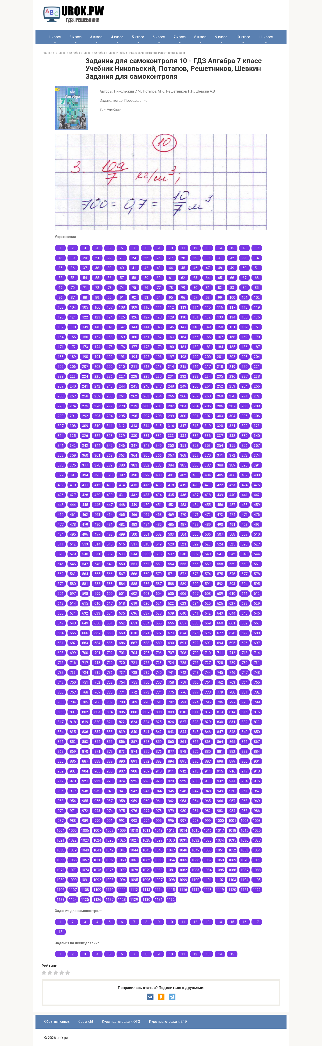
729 (232, 663)
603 (146, 594)
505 (195, 534)
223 (73, 376)
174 (97, 347)
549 (110, 564)
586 (146, 584)
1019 (244, 830)
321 (232, 426)
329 (122, 436)
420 (195, 485)
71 (85, 288)
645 (245, 613)
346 (122, 445)
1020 (257, 830)
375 (61, 465)
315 (159, 426)
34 (257, 258)
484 (146, 524)
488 (195, 524)
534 (134, 554)
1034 (220, 840)
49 (232, 268)
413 (110, 485)
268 (208, 396)
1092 (97, 880)
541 (220, 554)
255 (257, 386)
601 (122, 594)
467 (146, 515)
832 (245, 722)
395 (97, 475)
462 (85, 515)
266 (183, 396)
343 (85, 445)
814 (232, 712)
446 (97, 505)
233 (195, 376)
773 (146, 692)
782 (257, 692)
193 (122, 357)
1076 (109, 870)
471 (195, 515)
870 (85, 751)
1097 (159, 880)
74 (122, 288)
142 (122, 327)
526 (245, 544)
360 (85, 455)
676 (208, 633)
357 (257, 445)
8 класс (200, 37)
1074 (85, 870)
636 (134, 613)
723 (159, 663)
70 (73, 288)
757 (159, 682)
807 (146, 712)
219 (232, 367)
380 (122, 465)
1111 (122, 890)
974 (110, 811)
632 (85, 613)
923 (110, 781)
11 (183, 248)
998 (195, 821)
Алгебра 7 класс (79, 52)
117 (232, 307)
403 (195, 475)
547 (85, 564)
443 (61, 505)
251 (208, 386)
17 (257, 248)
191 (97, 357)
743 (195, 673)
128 (159, 317)
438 (208, 495)
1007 (97, 830)
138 (73, 327)
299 (171, 416)
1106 (60, 890)
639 (171, 613)
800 (61, 712)
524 (220, 544)
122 (85, 317)
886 (73, 761)
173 (85, 347)
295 (122, 416)
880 (208, 751)
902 (61, 771)
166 (208, 337)
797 (232, 702)
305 (245, 416)
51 (257, 268)
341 (61, 445)
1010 (134, 830)
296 (134, 416)
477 (61, 524)
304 (232, 416)
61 (171, 278)
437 (195, 495)
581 (85, 584)
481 (110, 524)
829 (208, 722)
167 (220, 337)
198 (183, 357)
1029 (159, 840)
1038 (60, 850)
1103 (232, 880)
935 (257, 781)
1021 (60, 840)
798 (245, 702)
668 (110, 633)
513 (85, 544)
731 (257, 663)
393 (73, 475)
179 (159, 347)
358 (61, 455)
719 (110, 663)
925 (134, 781)
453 (183, 505)
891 (134, 761)
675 (195, 633)
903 (73, 771)
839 (122, 732)
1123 (60, 900)
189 (73, 357)
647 (61, 623)
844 (183, 732)
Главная (47, 52)
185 (232, 347)
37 (85, 268)
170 (257, 337)
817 (61, 722)
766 (61, 692)
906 (110, 771)
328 (110, 436)
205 (61, 367)
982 (208, 811)
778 (208, 692)
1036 (244, 840)
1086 (232, 870)
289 (257, 406)
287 (232, 406)
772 (134, 692)
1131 (159, 900)
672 (159, 633)
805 (122, 712)
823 (134, 722)
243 (110, 386)
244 (122, 386)
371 (220, 455)
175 (110, 347)
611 (245, 594)
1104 (244, 880)
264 (159, 396)
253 (232, 386)
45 (183, 268)
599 (97, 594)
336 (208, 436)
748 (257, 673)
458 (245, 505)
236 (232, 376)
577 (245, 574)
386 (195, 465)
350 (171, 445)
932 (220, 781)
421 (208, 485)
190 (85, 357)
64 (208, 278)
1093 (109, 880)
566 (110, 574)
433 (146, 495)
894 (171, 761)
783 (61, 702)
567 (122, 574)
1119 (220, 890)
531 (97, 554)
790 (146, 702)
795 (208, 702)
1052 (232, 850)
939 (97, 791)
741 (171, 673)
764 (245, 682)
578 (257, 574)
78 (171, 288)
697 (257, 643)
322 (245, 426)
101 (245, 297)
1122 (257, 890)
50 (244, 268)
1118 (208, 890)
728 (220, 663)
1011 (146, 830)
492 (245, 524)
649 (85, 623)
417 (159, 485)
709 (195, 653)
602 (134, 594)
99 (220, 297)
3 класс (96, 37)
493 (257, 524)
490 (220, 524)
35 (60, 268)
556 (195, 564)
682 (73, 643)
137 (61, 327)
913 (195, 771)
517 (134, 544)
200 (208, 357)
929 (183, 781)
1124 (73, 900)
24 (134, 258)
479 (85, 524)
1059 (109, 860)
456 (220, 505)
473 (220, 515)
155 (73, 337)
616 (97, 603)
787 (110, 702)
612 (257, 594)
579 (61, 584)
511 (61, 544)
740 (159, 673)
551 (134, 564)
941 (122, 791)
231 (171, 376)
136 (257, 317)
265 (171, 396)
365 (146, 455)
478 (73, 524)
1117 (195, 890)
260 (110, 396)
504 (183, 534)
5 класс (138, 37)
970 (61, 811)
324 (61, 436)
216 (195, 367)
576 (232, 574)
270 (232, 396)
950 (232, 791)
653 (134, 623)
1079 (146, 870)
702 (110, 653)
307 (61, 426)
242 (97, 386)
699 (73, 653)
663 (257, 623)
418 (171, 485)
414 (122, 485)
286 (220, 406)
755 (134, 682)
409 (61, 485)
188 (61, 357)
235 (220, 376)
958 (122, 801)
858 (146, 742)
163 (171, 337)
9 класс (221, 37)
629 (257, 603)
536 (159, 554)
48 (220, 268)
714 (257, 653)
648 (73, 623)
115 (208, 307)
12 (195, 248)
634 (110, 613)
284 (195, 406)
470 (183, 515)
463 (97, 515)
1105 (257, 880)
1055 (60, 860)
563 (73, 574)
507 (220, 534)
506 (208, 534)
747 (245, 673)
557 (208, 564)
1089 (60, 880)
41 (134, 268)
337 (220, 436)
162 (159, 337)
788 (122, 702)
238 (257, 376)
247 (159, 386)
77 (159, 288)
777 (195, 692)
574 (208, 574)
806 (134, 712)
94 (159, 297)
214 (171, 367)
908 (134, 771)
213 (159, 367)
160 (134, 337)
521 (183, 544)
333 (171, 436)
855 (110, 742)
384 (171, 465)
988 (73, 821)
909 (146, 771)
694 (220, 643)
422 (220, 485)
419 (183, 485)
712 (232, 653)
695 (232, 643)
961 (159, 801)
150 (220, 327)
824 (146, 722)
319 (208, 426)
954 (73, 801)
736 (110, 673)
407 (245, 475)
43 (159, 268)
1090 (73, 880)
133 (220, 317)
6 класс (159, 37)
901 (257, 761)
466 (134, 515)
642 (208, 613)
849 (245, 732)
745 (220, 673)
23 (122, 258)
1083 (195, 870)
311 (110, 426)
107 (110, 307)
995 (159, 821)
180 (171, 347)
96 (183, 297)
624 (195, 603)
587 (159, 584)
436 (183, 495)
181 (183, 347)
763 (232, 682)
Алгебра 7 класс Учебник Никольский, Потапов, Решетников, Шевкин (140, 52)
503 (171, 534)
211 (134, 367)
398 (134, 475)
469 (171, 515)
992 (122, 821)
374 (257, 455)
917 (245, 771)
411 (85, 485)
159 (122, 337)
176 (122, 347)
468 (159, 515)
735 (97, 673)
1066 (195, 860)
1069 (232, 860)
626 (220, 603)
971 (73, 811)
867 (257, 742)
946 (183, 791)
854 (97, 742)
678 (232, 633)
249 (183, 386)
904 (85, 771)
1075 (97, 870)
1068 (220, 860)
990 (97, 821)
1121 (244, 890)
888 (97, 761)
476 (257, 515)
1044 (134, 850)
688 (146, 643)
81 (208, 288)
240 (73, 386)
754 (122, 682)
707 (171, 653)
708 (183, 653)
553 (159, 564)
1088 (257, 870)
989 (85, 821)
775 (171, 692)
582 (97, 584)
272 (257, 396)
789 (134, 702)
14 (220, 248)
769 (97, 692)
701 (97, 653)
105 (85, 307)
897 (208, 761)
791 (159, 702)
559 (232, 564)
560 (245, 564)
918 (257, 771)
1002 (244, 821)
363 (122, 455)
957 (110, 801)
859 (159, 742)
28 (183, 258)
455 (208, 505)
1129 (134, 900)
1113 (146, 890)
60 (159, 278)
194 (134, 357)
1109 (97, 890)
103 (61, 307)
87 (73, 297)
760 (195, 682)
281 (159, 406)
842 (159, 732)
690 (171, 643)
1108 (85, 890)
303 (220, 416)
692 (195, 643)
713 (245, 653)
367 (171, 455)
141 (110, 327)
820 (97, 722)
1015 (195, 830)
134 (232, 317)
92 (134, 297)
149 (208, 327)
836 (85, 732)
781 (245, 692)
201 (220, 357)
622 (171, 603)
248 (171, 386)
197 (171, 357)
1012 (159, 830)
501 (146, 534)
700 (85, 653)
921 (85, 781)
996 (171, 821)
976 (134, 811)
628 (245, 603)
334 (183, 436)
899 (232, 761)
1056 (73, 860)
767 (73, 692)
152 (245, 327)
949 (220, 791)
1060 (122, 860)
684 (97, 643)
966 (220, 801)
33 (244, 258)
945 (171, 791)
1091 (85, 880)
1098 (171, 880)
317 (183, 426)
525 (232, 544)
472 (208, 515)
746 (232, 673)
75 (134, 288)
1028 (146, 840)
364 (134, 455)
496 (85, 534)
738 (134, 673)
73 (109, 288)
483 (134, 524)
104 (73, 307)
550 (122, 564)
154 (61, 337)
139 (85, 327)
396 (110, 475)
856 (122, 742)
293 (97, 416)
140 (97, 327)
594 (245, 584)
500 (134, 534)
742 (183, 673)
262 (134, 396)
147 (183, 327)
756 (146, 682)
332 (159, 436)
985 (245, 811)
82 (220, 288)
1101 (208, 880)
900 (245, 761)
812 (208, 712)
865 (232, 742)
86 (60, 297)
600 (110, 594)
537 (171, 554)
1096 (146, 880)
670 (134, 633)
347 (134, 445)
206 (73, 367)
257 (73, 396)
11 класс (266, 37)
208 (97, 367)
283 (183, 406)
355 (232, 445)
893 (159, 761)
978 (159, 811)
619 (134, 603)
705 (146, 653)
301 (195, 416)
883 (245, 751)
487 (183, 524)
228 (134, 376)
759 (183, 682)
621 (159, 603)
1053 (244, 850)
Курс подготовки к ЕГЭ (168, 1021)
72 (97, 288)
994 (146, 821)
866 (245, 742)
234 (208, 376)
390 (245, 465)
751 (85, 682)
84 (244, 288)
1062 (146, 860)
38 (97, 268)
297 (146, 416)
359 (73, 455)
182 (195, 347)
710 (208, 653)
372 (232, 455)
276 (97, 406)
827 (183, 722)
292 (85, 416)
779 (220, 692)
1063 (159, 860)
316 (171, 426)
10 (171, 248)
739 (146, 673)
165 (195, 337)
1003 (257, 821)
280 (146, 406)
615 (85, 603)
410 (73, 485)
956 (97, 801)
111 (159, 307)
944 (159, 791)
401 (171, 475)
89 (97, 297)
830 (220, 722)
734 (85, 673)
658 (195, 623)
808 (159, 712)
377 (85, 465)
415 (134, 485)
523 (208, 544)
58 (134, 278)
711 (220, 653)
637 (146, 613)
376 (73, 465)
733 (73, 673)
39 (109, 268)
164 (183, 337)
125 (122, 317)
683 (85, 643)
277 (110, 406)
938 (85, 791)
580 (73, 584)
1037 (257, 840)
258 (85, 396)
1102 (220, 880)
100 (232, 297)
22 (109, 258)
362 (110, 455)
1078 (134, 870)
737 (122, 673)
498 (110, 534)
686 (122, 643)
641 (195, 613)
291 (73, 416)
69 (60, 288)
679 (245, 633)
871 (97, 751)
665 (73, 633)
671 (146, 633)
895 (183, 761)
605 (171, 594)
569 (146, 574)
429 (97, 495)
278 (122, 406)
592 (220, 584)
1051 (220, 850)
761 (208, 682)
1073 (73, 870)
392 (61, 475)
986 (257, 811)
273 (61, 406)
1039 (73, 850)
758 (171, 682)
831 (232, 722)
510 (257, 534)
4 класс (117, 37)
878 (183, 751)
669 (122, 633)
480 (97, 524)
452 (171, 505)
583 (110, 584)
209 (110, 367)
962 (171, 801)
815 (245, 712)
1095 (134, 880)
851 (61, 742)
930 (195, 781)
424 (245, 485)
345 (110, 445)
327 (97, 436)
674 (183, 633)
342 (73, 445)
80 (195, 288)
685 (110, 643)
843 (171, 732)
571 (171, 574)
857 (134, 742)
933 (232, 781)
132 (208, 317)
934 (245, 781)
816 (257, 712)
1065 (183, 860)
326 (85, 436)
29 (195, 258)
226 (110, 376)
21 (97, 258)
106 (97, 307)
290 (61, 416)
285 (208, 406)
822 (122, 722)
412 (97, 485)
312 (122, 426)
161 (146, 337)
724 (171, 663)
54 (85, 278)
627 (232, 603)
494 (61, 534)
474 (232, 515)
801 (73, 712)
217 (208, 367)
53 (73, 278)
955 (85, 801)
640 (183, 613)
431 (122, 495)
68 (257, 278)
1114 (159, 890)
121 (73, 317)
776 (183, 692)
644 (232, 613)
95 (171, 297)
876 (159, 751)
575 (220, 574)
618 (122, 603)
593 (232, 584)
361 (97, 455)
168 (232, 337)
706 (159, 653)
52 (60, 278)
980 (183, 811)
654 (146, 623)
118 (245, 307)
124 (110, 317)
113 (183, 307)
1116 (183, 890)
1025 (109, 840)
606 (183, 594)
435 (171, 495)
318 (195, 426)
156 (85, 337)
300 (183, 416)
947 (195, 791)
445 (85, 505)
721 (134, 663)
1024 (97, 840)
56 (109, 278)
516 (122, 544)
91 (122, 297)
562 (61, 574)
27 (171, 258)
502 (159, 534)
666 (85, 633)
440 (232, 495)
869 (73, 751)
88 (85, 297)
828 (195, 722)
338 (232, 436)
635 (122, 613)
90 (109, 297)
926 (146, 781)
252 (220, 386)
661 (232, 623)
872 (110, 751)
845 (195, 732)
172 (73, 347)
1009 (122, 830)
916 (232, 771)
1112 (134, 890)
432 (134, 495)
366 (159, 455)
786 (97, 702)
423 (232, 485)
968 (245, 801)
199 (195, 357)
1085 (220, 870)
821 (110, 722)
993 (134, 821)
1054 (257, 850)
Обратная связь (57, 1021)
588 (171, 584)
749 (61, 682)
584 (122, 584)
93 (146, 297)
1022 (73, 840)
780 (232, 692)
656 (171, 623)
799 (257, 702)
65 (220, 278)
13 (208, 248)
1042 (109, 850)
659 (208, 623)
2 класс (75, 37)
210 (122, 367)
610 (232, 594)
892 (146, 761)
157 (97, 337)
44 (171, 268)
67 (244, 278)
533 (122, 554)
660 (220, 623)
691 (183, 643)
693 (208, 643)
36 (73, 268)
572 (183, 574)
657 (183, 623)
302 (208, 416)
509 (245, 534)
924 (122, 781)
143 (134, 327)
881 (220, 751)
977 (146, 811)
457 (232, 505)
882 (232, 751)
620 (146, 603)
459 (257, 505)
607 (195, 594)
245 (134, 386)
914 (208, 771)
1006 (85, 830)
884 (257, 751)
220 (245, 367)
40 (122, 268)
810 (183, 712)
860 (171, 742)
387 (208, 465)
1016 (208, 830)
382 (146, 465)
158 (110, 337)
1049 (195, 850)
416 (146, 485)
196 (159, 357)
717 (85, 663)
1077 (122, 870)
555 (183, 564)
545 (61, 564)
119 (257, 307)
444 (73, 505)
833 (257, 722)
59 (146, 278)
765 (257, 682)
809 (171, 712)
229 (146, 376)
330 (134, 436)
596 (61, 594)
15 (232, 248)
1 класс (55, 37)
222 (61, 376)
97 (195, 297)
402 (183, 475)
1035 (232, 840)
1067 (208, 860)
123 (97, 317)
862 (195, 742)
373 (245, 455)
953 (61, 801)
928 (171, 781)
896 (195, 761)
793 (183, 702)
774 (159, 692)
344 (97, 445)
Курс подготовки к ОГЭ (121, 1021)
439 (220, 495)
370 (208, 455)
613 (61, 603)
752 (97, 682)
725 (183, 663)
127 (146, 317)
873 (122, 751)
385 (183, 465)
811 (195, 712)
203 (245, 357)
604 (159, 594)
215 (183, 367)
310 (97, 426)
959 (134, 801)
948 (208, 791)
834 (61, 732)
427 (73, 495)
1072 (60, 870)
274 (73, 406)
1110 (109, 890)
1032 (195, 840)
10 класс (243, 37)
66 (232, 278)
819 (85, 722)
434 (159, 495)
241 (85, 386)
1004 (60, 830)
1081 (171, 870)
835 (73, 732)
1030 (171, 840)
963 (183, 801)
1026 (122, 840)
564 (85, 574)
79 (183, 288)
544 (257, 554)
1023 (85, 840)
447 (110, 505)
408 (257, 475)
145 (159, 327)
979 (171, 811)
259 (97, 396)
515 (110, 544)
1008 (109, 830)
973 (97, 811)
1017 (220, 830)
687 (134, 643)
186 (245, 347)
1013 (171, 830)
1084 (208, 870)
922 (97, 781)
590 (195, 584)
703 (122, 653)
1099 (183, 880)
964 (195, 801)
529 (73, 554)
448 (122, 505)
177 (134, 347)
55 (97, 278)
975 (122, 811)
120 (61, 317)
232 (183, 376)
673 (171, 633)
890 (122, 761)
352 (195, 445)
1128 (122, 900)
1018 (232, 830)
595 (257, 584)
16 (244, 248)
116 (220, 307)
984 (232, 811)
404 (208, 475)
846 (208, 732)
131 (195, 317)
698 (61, 653)
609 (220, 594)
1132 (171, 900)
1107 (73, 890)
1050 (208, 850)
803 (97, 712)
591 (208, 584)
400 (159, 475)
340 (257, 436)
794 (195, 702)
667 (97, 633)
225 (97, 376)
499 (122, 534)
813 (220, 712)
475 (245, 515)
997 (183, 821)
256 (61, 396)
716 (73, 663)
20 (85, 258)
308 (73, 426)
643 (220, 613)
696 (245, 643)
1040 (85, 850)
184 (220, 347)
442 (257, 495)
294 (110, 416)
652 (122, 623)
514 (97, 544)
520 (171, 544)
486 (171, 524)
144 (146, 327)
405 (220, 475)
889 (110, 761)
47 (208, 268)
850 (257, 732)
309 (85, 426)
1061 (134, 860)
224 (85, 376)
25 (146, 258)
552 (146, 564)
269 (220, 396)
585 (134, 584)
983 (220, 811)
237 (245, 376)
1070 (244, 860)
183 (208, 347)
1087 (244, 870)
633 (97, 613)
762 (220, 682)
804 (110, 712)
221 (257, 367)
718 (97, 663)
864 (220, 742)
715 (61, 663)
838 (110, 732)
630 (61, 613)
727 (208, 663)
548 (97, 564)
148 (195, 327)
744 (208, 673)
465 (122, 515)
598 (85, 594)
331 (146, 436)
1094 (122, 880)
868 (61, 751)
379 (110, 465)
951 (245, 791)
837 (97, 732)
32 (232, 258)
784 (73, 702)
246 (146, 386)
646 (257, 613)
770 (110, 692)
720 (122, 663)
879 (195, 751)
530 (85, 554)
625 (208, 603)
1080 (159, 870)
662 (245, 623)
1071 (257, 860)
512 (73, 544)
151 (232, 327)
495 (73, 534)
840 (134, 732)
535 (146, 554)
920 (73, 781)
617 (110, 603)
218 (220, 367)
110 (146, 307)
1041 (97, 850)
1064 (171, 860)
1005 (73, 830)
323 (257, 426)
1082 (183, 870)
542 (232, 554)
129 (171, 317)
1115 (171, 890)
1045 (146, 850)
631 (73, 613)
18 (60, 258)
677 (220, 633)
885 (61, 761)
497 (97, 534)
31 (220, 258)
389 (232, 465)
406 (232, 475)
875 (146, 751)
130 (183, 317)
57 (122, 278)
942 (134, 791)
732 (61, 673)
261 (122, 396)
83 (232, 288)
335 (195, 436)
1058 (97, 860)
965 (208, 801)
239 (61, 386)
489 (208, 524)
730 (245, 663)
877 (171, 751)
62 (183, 278)
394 (85, 475)
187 (257, 347)
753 (110, 682)
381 (134, 465)
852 (73, 742)
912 (183, 771)
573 (195, 574)
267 (195, 396)
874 (134, 751)
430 (110, 495)
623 (183, 603)
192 (110, 357)
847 (220, 732)
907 (122, 771)
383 (159, 465)
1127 (109, 900)
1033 (208, 840)
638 (159, 613)
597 (73, 594)
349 (159, 445)
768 (85, 692)
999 (208, 821)
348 (146, 445)
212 (146, 367)
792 (171, 702)
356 (245, 445)
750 (73, 682)
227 (122, 376)
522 (195, 544)
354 (220, 445)
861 (183, 742)
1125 (85, 900)
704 (134, 653)
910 (159, 771)
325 (73, 436)
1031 (183, 840)
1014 (183, 830)
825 (159, 722)
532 (110, 554)
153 (257, 327)
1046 (159, 850)
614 (73, 603)
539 (195, 554)
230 (159, 376)
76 (146, 288)
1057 (85, 860)
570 (159, 574)
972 (85, 811)
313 (134, 426)
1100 (195, 880)
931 (208, 781)
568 (134, 574)
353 (208, 445)
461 (73, 515)
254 (245, 386)
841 (146, 732)
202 (232, 357)
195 (146, 357)
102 (257, 297)
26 (159, 258)
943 (146, 791)
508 (232, 534)
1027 (134, 840)
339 (245, 436)
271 (245, 396)
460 (61, 515)
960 (146, 801)
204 (257, 357)
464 (110, 515)
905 (97, 771)
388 (220, 465)
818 (73, 722)
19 (73, 258)
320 (220, 426)
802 (85, 712)
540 (208, 554)
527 (257, 544)
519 (159, 544)
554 (171, 564)
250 (195, 386)
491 (232, 524)
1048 (183, 850)
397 (122, 475)
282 (171, 406)
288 (245, 406)
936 (61, 791)
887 (85, 761)
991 (110, 821)
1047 (171, 850)
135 (245, 317)
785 (85, 702)
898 (220, 761)
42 (146, 268)
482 (122, 524)
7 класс (179, 37)
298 (159, 416)
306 (257, 416)
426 (61, 495)
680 (257, 633)
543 (245, 554)
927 (159, 781)
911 (171, 771)
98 (208, 297)
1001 (232, 821)
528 (61, 554)
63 (195, 278)
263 (146, 396)
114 (195, 307)
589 (183, 584)
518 (146, 544)
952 (257, 791)
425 (257, 485)
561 (257, 564)
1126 (97, 900)
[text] (68, 972)
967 (232, 801)
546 (73, 564)
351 (183, 445)
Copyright (85, 1021)
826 (171, 722)
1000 (220, 821)
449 (134, 505)
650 (97, 623)
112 (171, 307)
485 (159, 524)
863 (208, 742)
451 (159, 505)
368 (183, 455)
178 (146, 347)
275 (85, 406)
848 (232, 732)
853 (85, 742)
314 (146, 426)
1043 (122, 850)
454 (195, 505)
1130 (146, 900)
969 (257, 801)
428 (85, 495)
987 (61, 821)
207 (85, 367)
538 (183, 554)
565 (97, 574)
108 (122, 307)
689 (159, 643)
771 (122, 692)
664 (61, 633)
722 (146, 663)
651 (110, 623)
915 (220, 771)
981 (195, 811)
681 (61, 643)
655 (159, 623)
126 (134, 317)
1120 (232, 890)
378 (97, 465)
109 (134, 307)
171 (61, 347)
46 (195, 268)
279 (134, 406)
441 (245, 495)
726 (195, 663)
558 (220, 564)
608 (208, 594)
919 (61, 781)
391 (257, 465)
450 (146, 505)
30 (208, 258)
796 (220, 702)
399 (146, 475)
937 (73, 791)
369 (195, 455)
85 (257, 288)
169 (245, 337)
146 (171, 327)
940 (110, 791)
